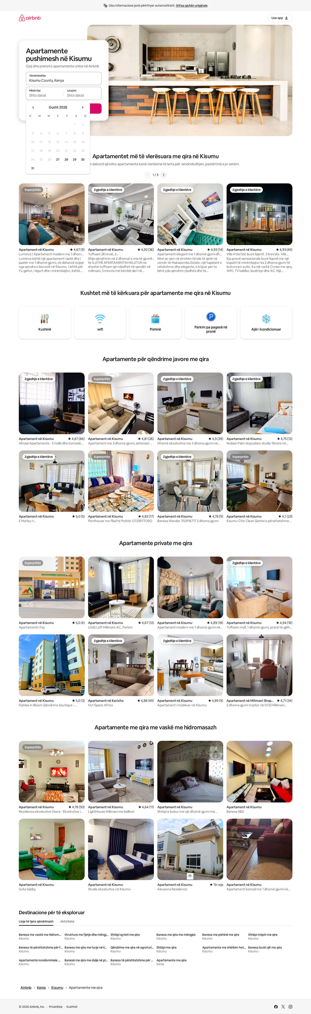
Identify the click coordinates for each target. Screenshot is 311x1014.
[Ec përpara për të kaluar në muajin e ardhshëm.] (82, 107)
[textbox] (44, 95)
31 (32, 168)
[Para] (163, 174)
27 (57, 159)
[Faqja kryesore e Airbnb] (30, 18)
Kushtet (72, 1007)
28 (66, 159)
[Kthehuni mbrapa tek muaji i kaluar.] (33, 107)
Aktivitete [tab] (67, 921)
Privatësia (55, 1007)
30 (83, 159)
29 (74, 159)
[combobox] (63, 80)
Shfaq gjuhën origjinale (192, 5)
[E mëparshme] (147, 174)
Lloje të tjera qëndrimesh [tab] (36, 921)
